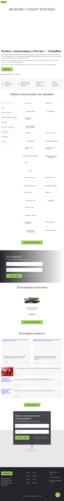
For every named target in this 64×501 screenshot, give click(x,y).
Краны (3, 108)
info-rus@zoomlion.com (54, 477)
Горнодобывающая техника (9, 117)
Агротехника (5, 137)
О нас (34, 479)
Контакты (35, 482)
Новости (28, 476)
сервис (37, 2)
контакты (54, 2)
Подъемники (5, 132)
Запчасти (35, 476)
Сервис (34, 472)
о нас (48, 2)
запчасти (42, 2)
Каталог (28, 472)
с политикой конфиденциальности (31, 276)
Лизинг (27, 482)
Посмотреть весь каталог (32, 242)
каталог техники (11, 2)
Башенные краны (6, 112)
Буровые (3, 141)
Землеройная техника (7, 103)
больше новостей (32, 405)
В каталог (7, 69)
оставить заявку (14, 276)
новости (20, 2)
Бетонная (4, 122)
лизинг (31, 2)
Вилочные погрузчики (7, 127)
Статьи (26, 2)
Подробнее (32, 314)
